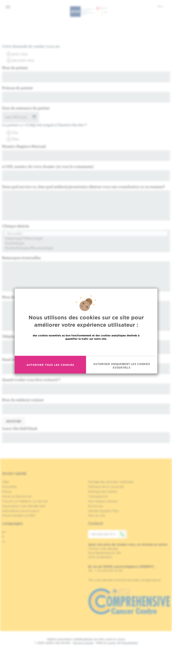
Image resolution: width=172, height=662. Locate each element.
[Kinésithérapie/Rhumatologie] (86, 248)
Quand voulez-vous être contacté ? (31, 379)
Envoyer (13, 421)
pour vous (20, 54)
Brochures (95, 506)
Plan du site (96, 515)
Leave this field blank (19, 428)
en (4, 532)
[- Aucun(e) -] (86, 233)
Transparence (98, 496)
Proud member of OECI (19, 515)
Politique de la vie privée (106, 486)
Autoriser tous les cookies (50, 364)
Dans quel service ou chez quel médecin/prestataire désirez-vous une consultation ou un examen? (83, 186)
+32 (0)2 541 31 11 (102, 534)
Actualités (9, 486)
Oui (15, 132)
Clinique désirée (15, 226)
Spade (112, 642)
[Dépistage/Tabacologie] (86, 238)
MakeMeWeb (130, 642)
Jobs (5, 482)
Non (15, 139)
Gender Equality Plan (103, 511)
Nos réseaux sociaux (103, 501)
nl (3, 541)
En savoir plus (86, 347)
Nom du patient (15, 67)
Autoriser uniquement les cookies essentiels (121, 366)
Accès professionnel (16, 496)
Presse (7, 491)
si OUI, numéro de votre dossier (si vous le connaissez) (48, 166)
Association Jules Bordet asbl (23, 506)
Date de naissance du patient (26, 108)
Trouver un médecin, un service (25, 501)
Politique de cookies (102, 491)
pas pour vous (23, 60)
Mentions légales (83, 642)
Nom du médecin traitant (23, 400)
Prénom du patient (17, 88)
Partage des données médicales (111, 482)
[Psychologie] (86, 243)
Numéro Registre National (24, 146)
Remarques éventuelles (21, 257)
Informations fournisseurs (21, 511)
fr (160, 6)
